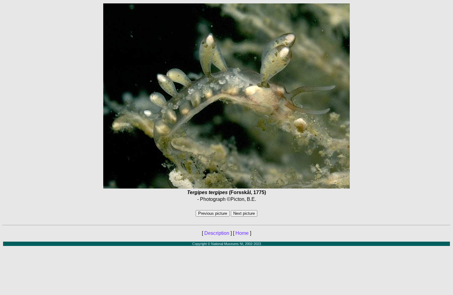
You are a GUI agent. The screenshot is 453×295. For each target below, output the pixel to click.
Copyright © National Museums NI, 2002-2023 (226, 244)
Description (216, 233)
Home (242, 233)
